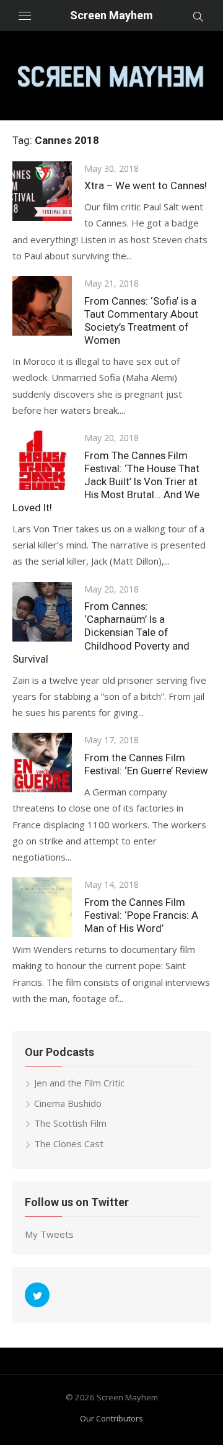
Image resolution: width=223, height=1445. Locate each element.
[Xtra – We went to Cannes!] (42, 191)
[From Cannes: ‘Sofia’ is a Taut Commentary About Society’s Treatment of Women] (42, 306)
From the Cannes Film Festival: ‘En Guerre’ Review (146, 764)
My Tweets (49, 1234)
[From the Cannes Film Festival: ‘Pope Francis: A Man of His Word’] (42, 907)
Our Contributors (111, 1418)
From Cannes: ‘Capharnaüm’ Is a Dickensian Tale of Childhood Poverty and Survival (101, 632)
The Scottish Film (70, 1123)
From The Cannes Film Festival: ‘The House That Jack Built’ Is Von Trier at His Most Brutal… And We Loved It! (105, 481)
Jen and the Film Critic (79, 1082)
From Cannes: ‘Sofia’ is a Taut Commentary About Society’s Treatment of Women (141, 320)
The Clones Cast (68, 1143)
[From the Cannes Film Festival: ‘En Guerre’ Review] (42, 762)
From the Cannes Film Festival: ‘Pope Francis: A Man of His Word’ (141, 915)
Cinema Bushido (68, 1103)
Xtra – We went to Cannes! (145, 185)
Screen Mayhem (111, 15)
